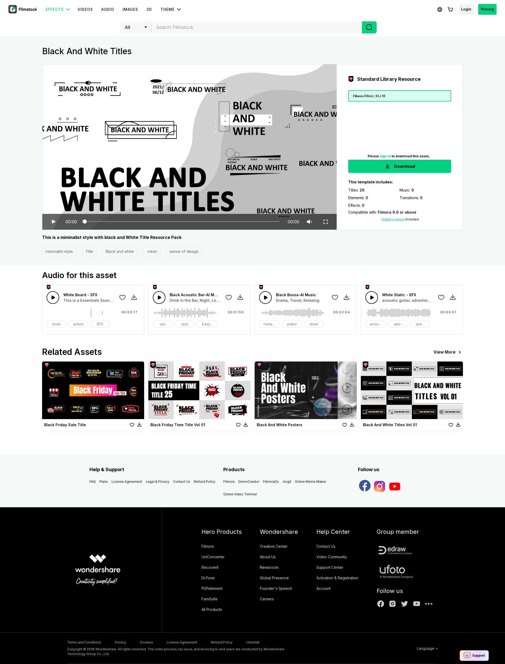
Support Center (329, 567)
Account (323, 588)
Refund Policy (204, 482)
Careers (267, 599)
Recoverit (209, 567)
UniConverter (213, 557)
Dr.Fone (208, 578)
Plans (103, 482)
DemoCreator (248, 482)
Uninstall (252, 642)
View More (444, 352)
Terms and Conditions (84, 642)
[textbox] (257, 27)
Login (466, 9)
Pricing (487, 9)
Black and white (119, 251)
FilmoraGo (271, 482)
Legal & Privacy (157, 482)
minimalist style (59, 251)
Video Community (331, 557)
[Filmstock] (23, 9)
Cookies (146, 642)
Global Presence (274, 578)
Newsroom (269, 567)
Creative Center (273, 546)
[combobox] (257, 27)
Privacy (120, 642)
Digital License (393, 219)
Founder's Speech (276, 588)
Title (89, 251)
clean (151, 251)
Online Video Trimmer (240, 494)
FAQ (92, 482)
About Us (268, 557)
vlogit (286, 482)
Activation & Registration (337, 578)
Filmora (229, 482)
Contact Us (181, 482)
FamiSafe (209, 599)
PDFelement (211, 588)
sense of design (184, 251)
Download (404, 166)
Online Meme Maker (310, 482)
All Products (211, 609)
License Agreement (127, 482)
